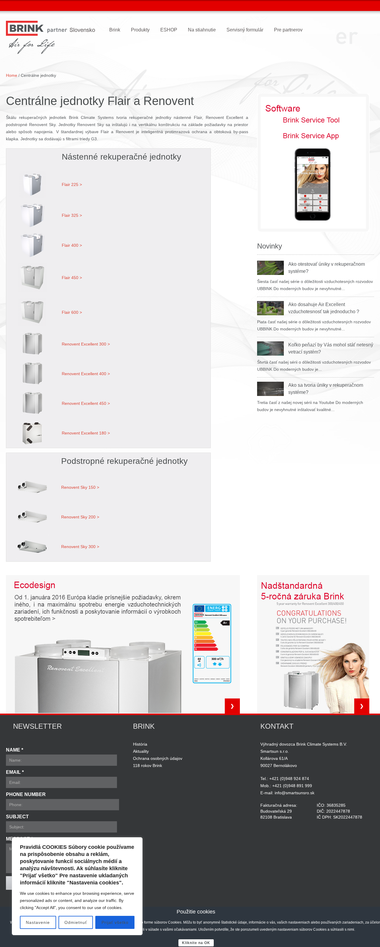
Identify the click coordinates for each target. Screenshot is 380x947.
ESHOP (168, 29)
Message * (19, 838)
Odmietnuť (75, 922)
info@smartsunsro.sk (294, 792)
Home (11, 75)
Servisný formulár (245, 29)
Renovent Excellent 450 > (86, 403)
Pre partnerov (288, 29)
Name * (14, 749)
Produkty (140, 29)
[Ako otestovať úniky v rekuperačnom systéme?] (270, 268)
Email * (15, 772)
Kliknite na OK (196, 943)
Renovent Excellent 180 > (86, 433)
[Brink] (50, 37)
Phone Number (26, 794)
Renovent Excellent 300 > (86, 344)
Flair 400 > (72, 245)
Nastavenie (38, 922)
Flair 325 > (72, 215)
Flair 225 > (72, 184)
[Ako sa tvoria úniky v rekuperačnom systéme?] (270, 389)
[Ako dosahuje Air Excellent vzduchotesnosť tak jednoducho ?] (270, 308)
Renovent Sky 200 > (80, 517)
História (140, 744)
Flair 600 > (72, 312)
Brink (114, 29)
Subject (17, 816)
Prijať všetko (115, 922)
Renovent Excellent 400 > (86, 373)
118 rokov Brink (147, 765)
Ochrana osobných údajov (157, 758)
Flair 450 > (72, 277)
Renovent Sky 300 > (80, 546)
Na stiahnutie (202, 29)
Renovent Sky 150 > (80, 487)
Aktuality (141, 751)
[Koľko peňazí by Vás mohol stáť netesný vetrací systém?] (270, 348)
